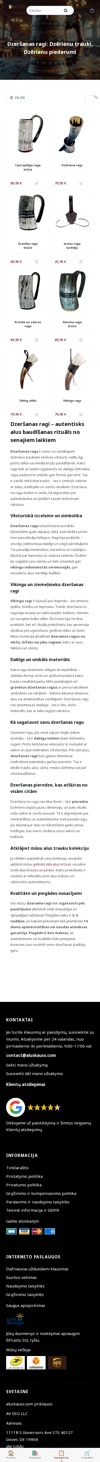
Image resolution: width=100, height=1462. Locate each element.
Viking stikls (28, 400)
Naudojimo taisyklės (25, 1286)
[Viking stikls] (28, 369)
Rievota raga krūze (72, 324)
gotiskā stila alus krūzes (52, 864)
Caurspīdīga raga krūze (28, 167)
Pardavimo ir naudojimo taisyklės (38, 1201)
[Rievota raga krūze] (72, 291)
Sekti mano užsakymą (27, 1065)
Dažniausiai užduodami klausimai (37, 1268)
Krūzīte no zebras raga (28, 324)
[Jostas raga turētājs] (72, 212)
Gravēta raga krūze (28, 246)
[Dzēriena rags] (72, 134)
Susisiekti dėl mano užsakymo (34, 1073)
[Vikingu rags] (72, 369)
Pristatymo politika (24, 1176)
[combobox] (44, 10)
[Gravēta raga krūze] (28, 212)
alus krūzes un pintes (36, 870)
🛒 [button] (37, 183)
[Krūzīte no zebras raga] (28, 291)
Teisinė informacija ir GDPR (32, 1210)
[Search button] (65, 10)
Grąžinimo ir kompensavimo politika (41, 1193)
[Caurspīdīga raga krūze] (28, 134)
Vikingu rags (72, 400)
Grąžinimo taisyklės (25, 1294)
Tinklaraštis (17, 1167)
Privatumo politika (24, 1184)
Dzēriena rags (72, 165)
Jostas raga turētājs (72, 246)
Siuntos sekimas (21, 1277)
